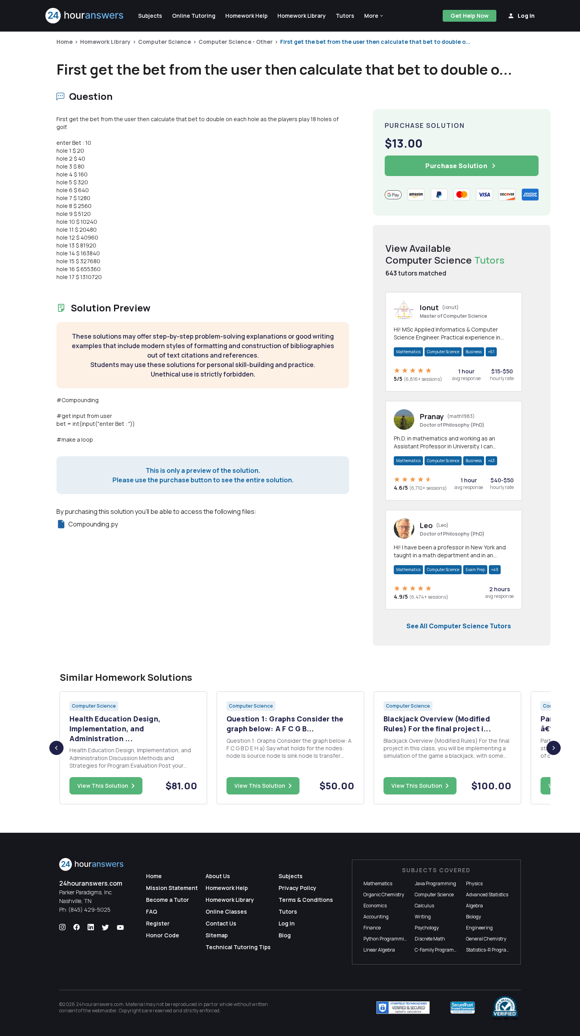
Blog (285, 935)
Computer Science (164, 41)
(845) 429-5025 (89, 909)
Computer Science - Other (235, 41)
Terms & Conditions (306, 899)
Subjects (291, 876)
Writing (423, 916)
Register (158, 923)
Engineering (479, 927)
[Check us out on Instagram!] (62, 927)
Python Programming (386, 938)
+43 (491, 460)
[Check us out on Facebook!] (76, 927)
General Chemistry (486, 938)
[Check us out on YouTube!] (120, 927)
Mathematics (408, 351)
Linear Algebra (379, 949)
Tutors (288, 911)
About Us (218, 876)
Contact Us (221, 923)
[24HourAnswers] (84, 16)
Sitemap (217, 935)
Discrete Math (430, 938)
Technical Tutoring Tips (238, 947)
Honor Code (162, 935)
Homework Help (227, 888)
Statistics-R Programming (494, 949)
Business (474, 351)
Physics (474, 883)
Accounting (376, 916)
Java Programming (435, 883)
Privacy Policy (297, 888)
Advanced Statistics (487, 894)
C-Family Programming (440, 949)
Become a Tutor (167, 899)
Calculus (424, 905)
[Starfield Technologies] (403, 1007)
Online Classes (226, 911)
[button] (374, 16)
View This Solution (102, 785)
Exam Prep (475, 569)
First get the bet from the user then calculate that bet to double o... (375, 41)
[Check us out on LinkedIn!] (91, 927)
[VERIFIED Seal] (505, 1007)
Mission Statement (172, 888)
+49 (494, 569)
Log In (287, 923)
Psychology (427, 927)
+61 (491, 351)
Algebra (474, 905)
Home (64, 41)
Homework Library (105, 41)
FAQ (151, 911)
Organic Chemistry (383, 894)
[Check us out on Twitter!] (105, 927)
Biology (473, 916)
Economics (375, 905)
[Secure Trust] (462, 1007)
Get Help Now (469, 15)
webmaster (104, 1010)
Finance (372, 927)
